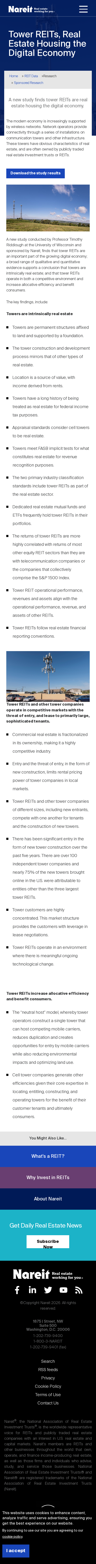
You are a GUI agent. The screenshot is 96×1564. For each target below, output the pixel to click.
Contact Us (48, 1403)
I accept (15, 1550)
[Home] (31, 9)
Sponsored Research (28, 83)
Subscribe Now (48, 1244)
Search (48, 1361)
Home (13, 76)
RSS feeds (48, 1370)
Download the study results (35, 173)
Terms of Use (48, 1395)
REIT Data (31, 76)
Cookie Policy (48, 1387)
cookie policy (12, 1536)
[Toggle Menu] (83, 10)
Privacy (48, 1378)
